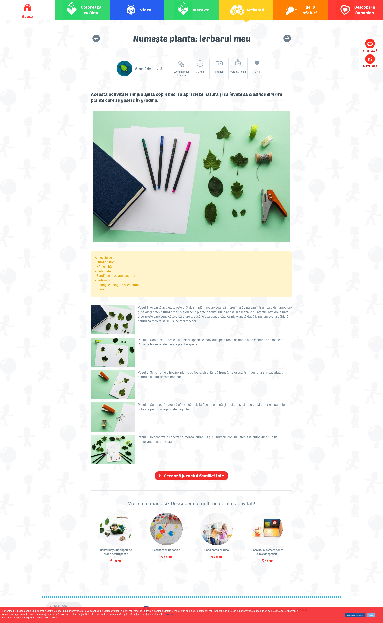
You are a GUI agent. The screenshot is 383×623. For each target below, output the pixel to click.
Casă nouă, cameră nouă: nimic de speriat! (267, 552)
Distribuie (370, 66)
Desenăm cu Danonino (166, 550)
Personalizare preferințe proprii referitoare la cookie (29, 617)
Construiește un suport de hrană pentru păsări (116, 552)
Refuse (371, 615)
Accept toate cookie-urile (355, 615)
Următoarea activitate (287, 38)
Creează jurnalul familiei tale (194, 475)
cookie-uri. (169, 614)
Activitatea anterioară (96, 38)
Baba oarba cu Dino (216, 550)
